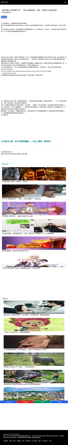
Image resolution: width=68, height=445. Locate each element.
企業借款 (18, 154)
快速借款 (28, 441)
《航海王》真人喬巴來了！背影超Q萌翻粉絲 (17, 332)
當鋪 (14, 154)
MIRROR (5, 115)
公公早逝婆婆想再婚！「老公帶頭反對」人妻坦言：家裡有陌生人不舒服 (25, 349)
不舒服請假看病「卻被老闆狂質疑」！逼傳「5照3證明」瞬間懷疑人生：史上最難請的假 (28, 233)
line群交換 (45, 441)
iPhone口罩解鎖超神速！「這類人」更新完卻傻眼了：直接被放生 (21, 199)
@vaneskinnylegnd (7, 69)
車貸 (23, 154)
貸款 (14, 441)
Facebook (8, 402)
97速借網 (3, 152)
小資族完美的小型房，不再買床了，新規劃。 (15, 181)
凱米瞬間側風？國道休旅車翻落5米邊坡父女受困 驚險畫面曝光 (22, 384)
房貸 (26, 154)
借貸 (11, 154)
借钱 (23, 441)
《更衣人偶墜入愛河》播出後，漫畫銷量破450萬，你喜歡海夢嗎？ (21, 268)
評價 (39, 441)
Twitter (59, 402)
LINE (42, 402)
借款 (8, 154)
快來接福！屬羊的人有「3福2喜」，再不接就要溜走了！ (20, 367)
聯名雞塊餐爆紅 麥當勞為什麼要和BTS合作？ (16, 251)
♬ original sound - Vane (8, 73)
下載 (50, 441)
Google (25, 402)
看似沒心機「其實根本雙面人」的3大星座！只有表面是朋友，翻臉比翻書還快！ (27, 315)
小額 (5, 154)
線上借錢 (34, 441)
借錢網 (19, 441)
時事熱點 (4, 17)
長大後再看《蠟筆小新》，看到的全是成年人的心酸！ (18, 216)
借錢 (2, 154)
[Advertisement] (34, 44)
